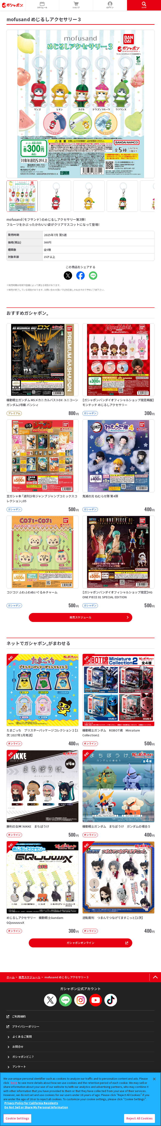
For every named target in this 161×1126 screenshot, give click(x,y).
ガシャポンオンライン (80, 943)
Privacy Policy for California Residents (31, 1103)
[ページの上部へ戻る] (155, 977)
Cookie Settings (17, 1118)
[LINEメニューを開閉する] (65, 1000)
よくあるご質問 (22, 1036)
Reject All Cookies (139, 1118)
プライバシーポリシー (25, 1026)
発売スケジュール (80, 617)
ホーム (10, 977)
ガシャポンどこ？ (23, 1057)
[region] (80, 1099)
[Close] (154, 1079)
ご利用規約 (19, 1016)
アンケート (19, 1067)
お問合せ (17, 1047)
